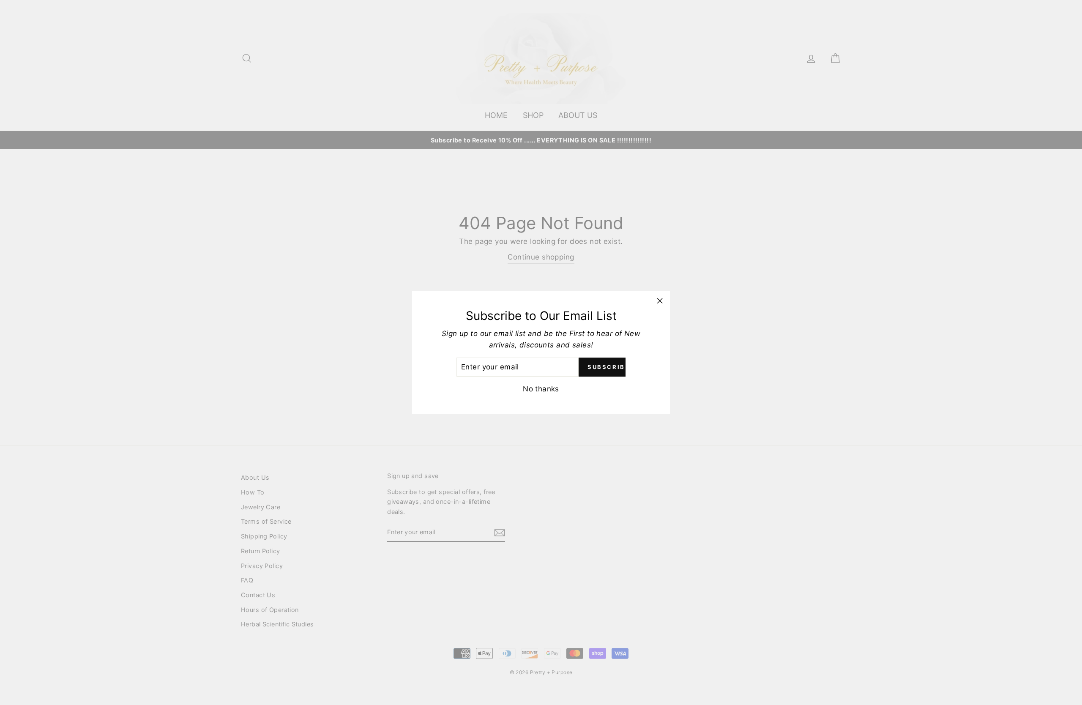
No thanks (541, 389)
